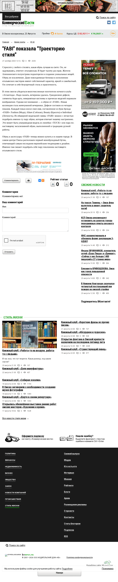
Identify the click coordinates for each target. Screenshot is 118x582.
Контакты (69, 517)
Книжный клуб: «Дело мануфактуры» (23, 368)
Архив (67, 498)
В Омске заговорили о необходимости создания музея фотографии (28, 388)
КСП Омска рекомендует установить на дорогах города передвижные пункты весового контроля (97, 222)
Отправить (8, 252)
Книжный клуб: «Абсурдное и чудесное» (83, 332)
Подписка (69, 530)
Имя (4, 206)
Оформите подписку (33, 436)
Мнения (68, 479)
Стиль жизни (13, 317)
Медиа (67, 460)
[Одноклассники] (43, 180)
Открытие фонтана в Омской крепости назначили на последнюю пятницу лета (83, 341)
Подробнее (67, 569)
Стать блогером (72, 523)
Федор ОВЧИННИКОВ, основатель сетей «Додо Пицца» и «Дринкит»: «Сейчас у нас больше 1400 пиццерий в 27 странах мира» (98, 255)
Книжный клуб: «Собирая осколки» (21, 379)
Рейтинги (68, 485)
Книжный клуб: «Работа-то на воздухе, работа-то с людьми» (97, 192)
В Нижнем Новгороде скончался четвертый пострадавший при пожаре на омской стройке (97, 286)
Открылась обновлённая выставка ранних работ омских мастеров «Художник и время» (29, 405)
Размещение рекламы (75, 504)
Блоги (67, 492)
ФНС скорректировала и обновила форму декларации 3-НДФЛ (97, 238)
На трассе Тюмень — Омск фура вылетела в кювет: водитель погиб (97, 205)
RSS (66, 536)
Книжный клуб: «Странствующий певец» (83, 349)
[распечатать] (28, 182)
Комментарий (9, 217)
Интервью (69, 473)
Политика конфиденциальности (79, 557)
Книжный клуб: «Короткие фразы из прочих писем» (85, 324)
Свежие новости (93, 184)
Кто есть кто (70, 466)
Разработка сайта (93, 565)
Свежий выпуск (72, 454)
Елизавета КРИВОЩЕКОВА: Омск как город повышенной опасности (97, 271)
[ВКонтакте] (39, 180)
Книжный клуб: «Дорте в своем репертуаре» (27, 396)
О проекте (69, 511)
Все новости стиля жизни (14, 418)
